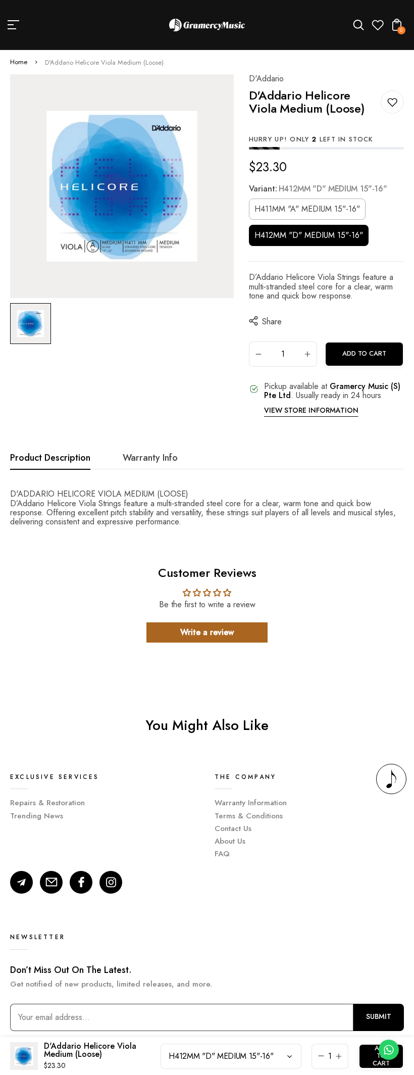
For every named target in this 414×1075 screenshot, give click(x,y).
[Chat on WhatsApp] (389, 1050)
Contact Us (233, 828)
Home (18, 62)
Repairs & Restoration (47, 802)
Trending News (36, 815)
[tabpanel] (33, 323)
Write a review (207, 632)
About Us (230, 841)
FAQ (222, 853)
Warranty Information (251, 802)
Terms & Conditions (249, 815)
